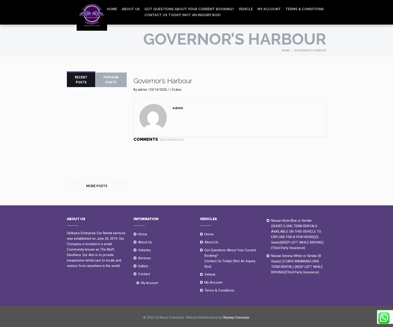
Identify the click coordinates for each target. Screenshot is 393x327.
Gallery (143, 266)
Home (286, 50)
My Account (269, 9)
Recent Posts (81, 79)
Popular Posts (110, 79)
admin (142, 89)
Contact (144, 274)
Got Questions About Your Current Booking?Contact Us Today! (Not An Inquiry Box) (189, 12)
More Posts (96, 186)
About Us (131, 9)
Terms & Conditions (304, 9)
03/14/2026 (158, 89)
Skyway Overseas (236, 317)
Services (144, 258)
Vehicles (144, 250)
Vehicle (246, 9)
